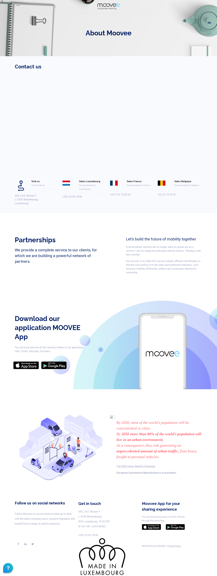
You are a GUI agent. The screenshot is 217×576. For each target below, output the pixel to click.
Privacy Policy (174, 546)
